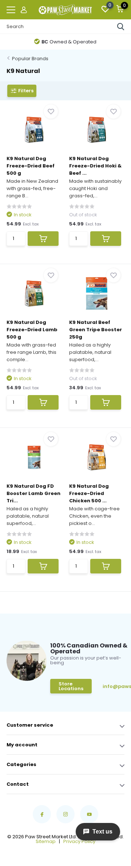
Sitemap (46, 841)
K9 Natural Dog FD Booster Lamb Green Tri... (33, 493)
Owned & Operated (68, 41)
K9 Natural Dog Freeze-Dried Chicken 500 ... (89, 493)
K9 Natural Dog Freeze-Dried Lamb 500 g (32, 329)
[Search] (120, 26)
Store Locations (71, 686)
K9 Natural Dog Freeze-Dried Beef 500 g (31, 166)
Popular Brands (30, 58)
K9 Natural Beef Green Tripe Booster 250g (95, 329)
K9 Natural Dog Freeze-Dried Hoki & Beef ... (95, 166)
